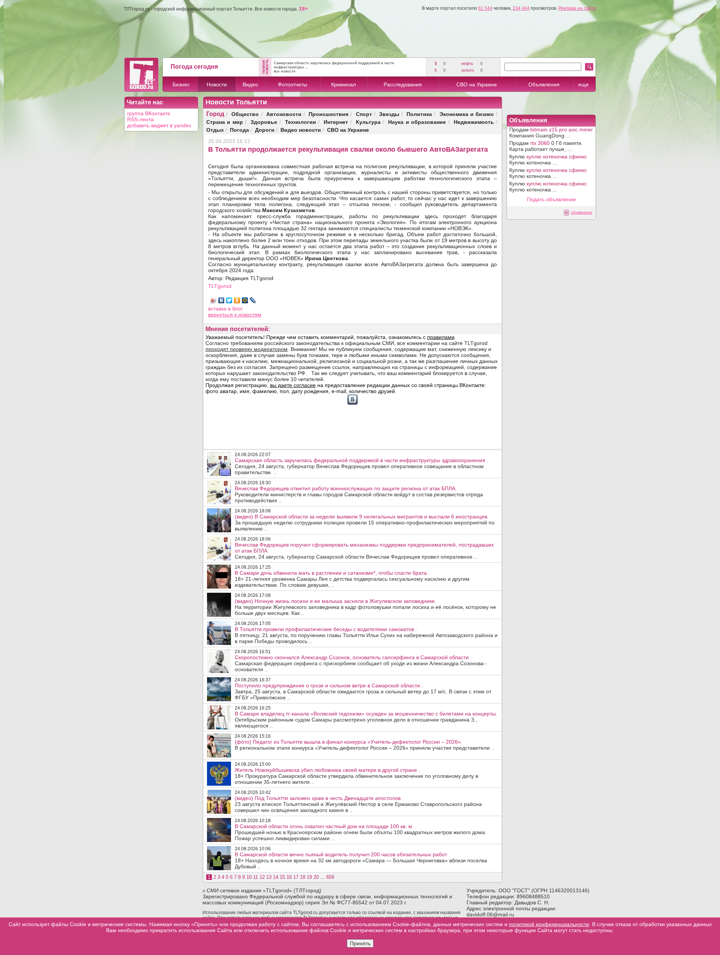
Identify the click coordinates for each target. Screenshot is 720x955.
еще (583, 84)
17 (295, 877)
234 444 (521, 8)
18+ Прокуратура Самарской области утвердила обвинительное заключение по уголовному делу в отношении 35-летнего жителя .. (356, 776)
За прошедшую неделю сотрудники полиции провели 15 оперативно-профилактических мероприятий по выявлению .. (365, 523)
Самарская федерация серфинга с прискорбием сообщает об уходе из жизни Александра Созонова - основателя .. (361, 663)
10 (249, 877)
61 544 (485, 8)
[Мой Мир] (245, 300)
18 (302, 877)
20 (316, 877)
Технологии (300, 122)
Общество (245, 114)
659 (330, 877)
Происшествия (328, 114)
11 (255, 877)
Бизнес (181, 84)
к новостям (247, 315)
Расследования (403, 84)
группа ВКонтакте (148, 113)
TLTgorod (219, 286)
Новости (217, 84)
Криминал (343, 84)
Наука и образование (417, 122)
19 (309, 877)
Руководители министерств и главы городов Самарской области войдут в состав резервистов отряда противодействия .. (359, 494)
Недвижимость (474, 122)
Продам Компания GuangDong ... (551, 133)
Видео (250, 84)
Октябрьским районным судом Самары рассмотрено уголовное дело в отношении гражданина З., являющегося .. (366, 720)
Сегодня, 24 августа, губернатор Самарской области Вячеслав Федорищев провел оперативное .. (364, 551)
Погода (239, 130)
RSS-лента (140, 119)
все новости (285, 71)
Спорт (364, 114)
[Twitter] (229, 300)
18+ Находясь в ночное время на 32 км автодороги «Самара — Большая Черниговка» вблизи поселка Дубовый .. (361, 860)
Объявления (544, 84)
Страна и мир (224, 122)
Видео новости (300, 130)
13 (269, 877)
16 (289, 877)
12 (262, 877)
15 (282, 877)
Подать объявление (551, 199)
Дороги (264, 130)
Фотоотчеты (292, 84)
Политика (419, 114)
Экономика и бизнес (467, 114)
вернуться (221, 315)
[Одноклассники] (237, 300)
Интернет (336, 122)
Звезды (389, 114)
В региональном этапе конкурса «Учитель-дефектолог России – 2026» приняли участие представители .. (364, 745)
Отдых (215, 130)
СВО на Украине (476, 84)
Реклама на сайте (577, 8)
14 (275, 877)
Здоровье (263, 122)
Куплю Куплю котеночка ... (548, 160)
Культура (368, 122)
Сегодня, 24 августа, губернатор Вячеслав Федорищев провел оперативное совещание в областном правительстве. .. (361, 466)
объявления (581, 212)
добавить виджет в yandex (159, 125)
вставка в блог (225, 309)
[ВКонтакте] (221, 300)
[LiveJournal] (253, 300)
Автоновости (284, 114)
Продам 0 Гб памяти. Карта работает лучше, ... (546, 146)
